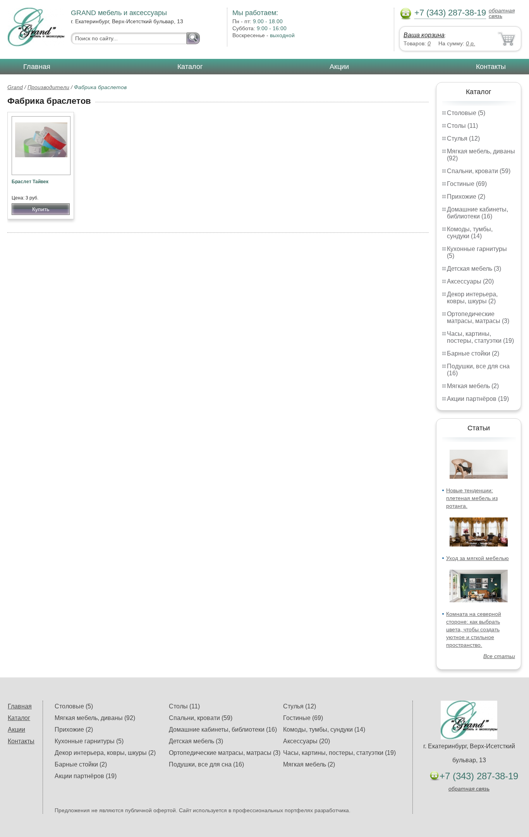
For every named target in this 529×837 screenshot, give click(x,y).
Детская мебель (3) (474, 268)
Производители (48, 87)
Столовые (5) (466, 113)
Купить (40, 209)
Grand (15, 87)
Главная (36, 66)
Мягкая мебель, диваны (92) (95, 718)
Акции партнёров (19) (478, 398)
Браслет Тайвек (30, 181)
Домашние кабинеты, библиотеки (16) (477, 213)
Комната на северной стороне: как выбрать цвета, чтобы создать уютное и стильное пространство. (473, 629)
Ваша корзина (424, 35)
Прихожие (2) (466, 196)
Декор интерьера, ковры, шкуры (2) (472, 297)
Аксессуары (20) (470, 281)
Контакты (491, 66)
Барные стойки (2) (473, 353)
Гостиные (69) (467, 183)
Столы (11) (462, 125)
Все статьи (499, 656)
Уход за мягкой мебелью (477, 558)
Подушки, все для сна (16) (206, 764)
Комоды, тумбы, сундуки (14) (470, 232)
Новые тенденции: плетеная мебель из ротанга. (472, 498)
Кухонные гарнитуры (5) (89, 741)
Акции (339, 66)
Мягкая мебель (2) (473, 386)
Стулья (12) (463, 138)
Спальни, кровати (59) (478, 171)
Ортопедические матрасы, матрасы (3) (478, 317)
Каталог (190, 66)
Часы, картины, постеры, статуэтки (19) (480, 337)
